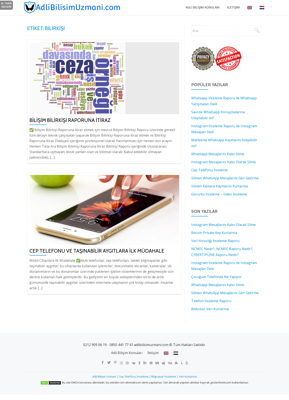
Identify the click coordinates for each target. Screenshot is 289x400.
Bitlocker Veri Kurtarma (210, 309)
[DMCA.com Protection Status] (50, 382)
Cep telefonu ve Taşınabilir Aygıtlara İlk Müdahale (96, 251)
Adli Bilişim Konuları (203, 7)
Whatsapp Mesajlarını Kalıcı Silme (217, 284)
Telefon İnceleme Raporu (211, 301)
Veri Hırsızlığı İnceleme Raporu (215, 240)
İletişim (233, 7)
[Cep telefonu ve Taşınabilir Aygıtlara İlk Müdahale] (104, 209)
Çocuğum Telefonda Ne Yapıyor (216, 276)
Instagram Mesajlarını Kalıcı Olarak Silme (223, 224)
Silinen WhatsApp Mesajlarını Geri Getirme (225, 293)
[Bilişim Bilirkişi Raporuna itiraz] (77, 78)
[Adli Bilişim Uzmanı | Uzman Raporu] (77, 7)
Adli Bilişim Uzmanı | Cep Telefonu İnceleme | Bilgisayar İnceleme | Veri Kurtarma (144, 376)
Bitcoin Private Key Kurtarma (214, 232)
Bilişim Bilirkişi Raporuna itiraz (69, 120)
